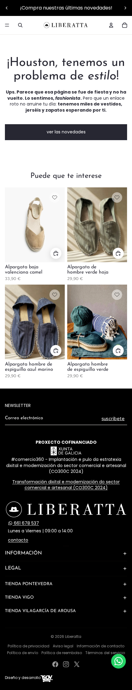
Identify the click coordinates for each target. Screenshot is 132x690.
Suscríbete (113, 419)
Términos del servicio (105, 652)
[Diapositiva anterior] (7, 8)
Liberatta (73, 636)
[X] (76, 664)
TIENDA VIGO (19, 597)
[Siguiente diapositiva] (125, 8)
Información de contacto (100, 646)
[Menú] (7, 25)
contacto (18, 540)
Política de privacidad (28, 646)
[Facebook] (55, 664)
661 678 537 (26, 523)
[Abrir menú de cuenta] (111, 25)
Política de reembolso (61, 652)
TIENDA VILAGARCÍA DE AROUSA (40, 611)
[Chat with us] (118, 661)
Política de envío (22, 652)
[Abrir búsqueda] (20, 25)
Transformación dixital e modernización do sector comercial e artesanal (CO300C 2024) (66, 485)
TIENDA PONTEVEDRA (28, 584)
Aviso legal (63, 646)
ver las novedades (66, 132)
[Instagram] (66, 664)
